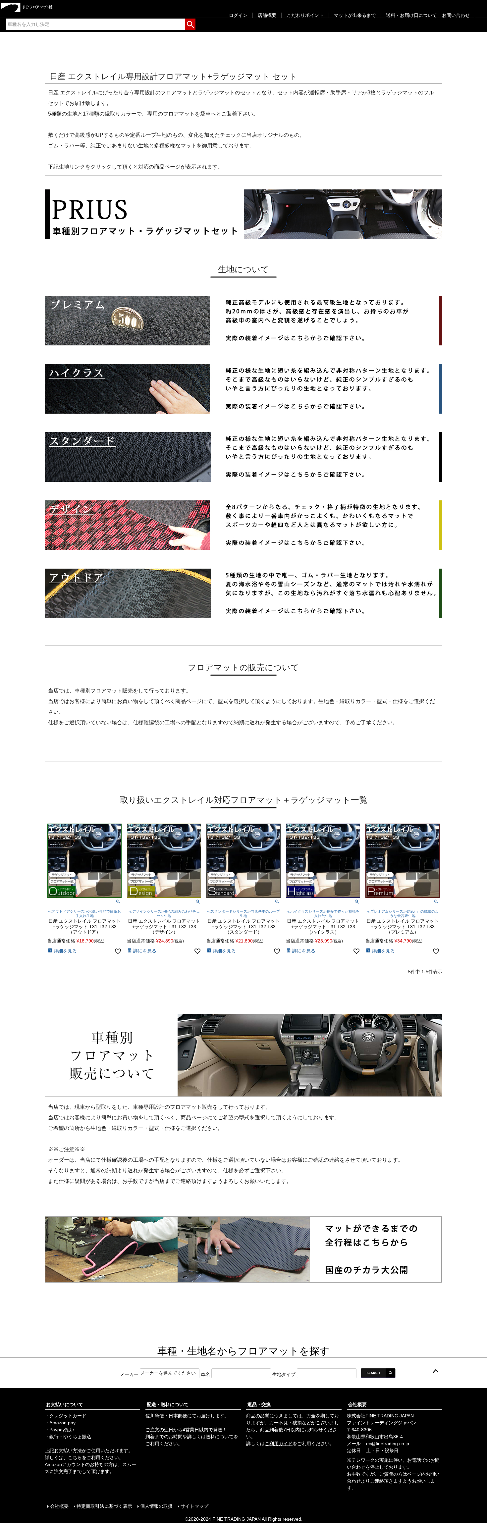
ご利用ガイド (279, 1443)
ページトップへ (435, 1371)
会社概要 (357, 1404)
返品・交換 (259, 1404)
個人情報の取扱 (156, 1506)
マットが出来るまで (355, 15)
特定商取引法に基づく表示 (104, 1506)
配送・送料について (168, 1404)
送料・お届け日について (411, 15)
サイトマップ (194, 1506)
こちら (75, 1457)
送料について (220, 1436)
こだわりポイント (305, 15)
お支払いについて (64, 1404)
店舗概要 (267, 15)
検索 (190, 23)
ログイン (238, 15)
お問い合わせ (456, 15)
